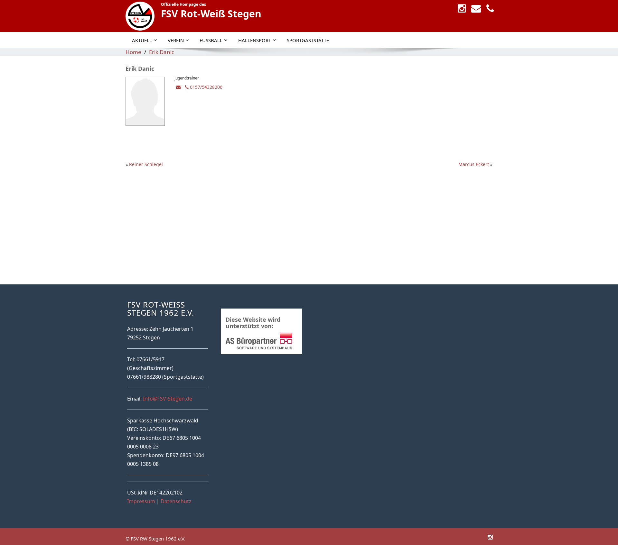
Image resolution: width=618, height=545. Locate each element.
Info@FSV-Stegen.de (167, 398)
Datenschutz (176, 501)
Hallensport (254, 40)
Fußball (211, 40)
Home (133, 52)
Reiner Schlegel (146, 164)
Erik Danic (161, 52)
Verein (176, 40)
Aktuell (142, 40)
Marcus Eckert (473, 164)
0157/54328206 (205, 87)
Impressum (141, 501)
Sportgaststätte (308, 40)
